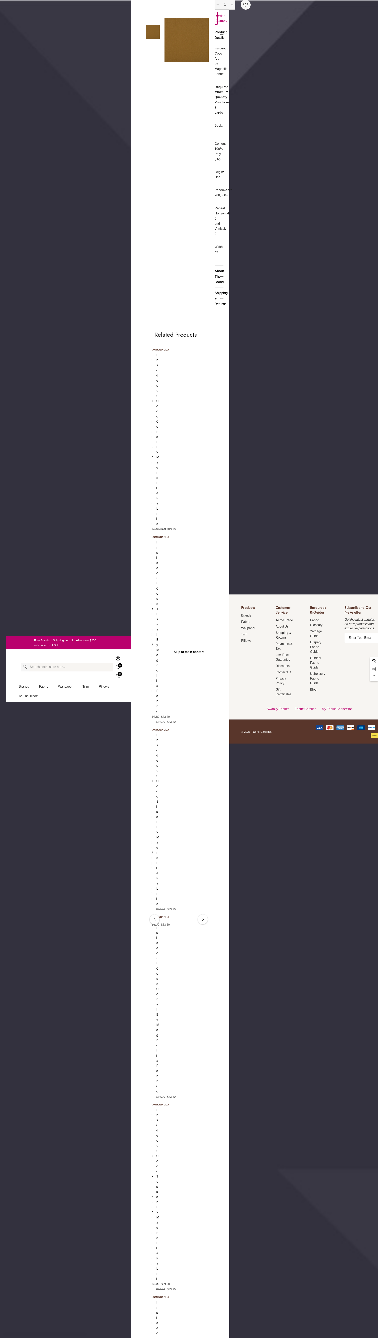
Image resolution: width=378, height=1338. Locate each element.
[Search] (25, 667)
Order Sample (217, 18)
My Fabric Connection (337, 709)
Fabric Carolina (305, 709)
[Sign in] (117, 658)
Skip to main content (189, 652)
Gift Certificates (283, 692)
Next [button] (203, 919)
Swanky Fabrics (278, 709)
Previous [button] (154, 919)
